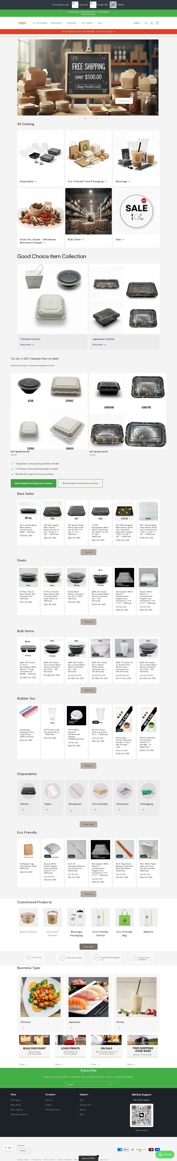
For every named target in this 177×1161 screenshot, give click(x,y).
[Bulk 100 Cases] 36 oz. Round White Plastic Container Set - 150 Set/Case (99, 667)
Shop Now (88, 824)
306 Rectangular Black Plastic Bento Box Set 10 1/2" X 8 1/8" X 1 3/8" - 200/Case (51, 529)
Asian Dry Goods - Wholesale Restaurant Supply (38, 241)
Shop (88, 100)
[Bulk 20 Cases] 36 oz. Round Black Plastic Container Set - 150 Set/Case (100, 596)
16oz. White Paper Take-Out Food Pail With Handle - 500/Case (148, 867)
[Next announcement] (116, 13)
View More (88, 946)
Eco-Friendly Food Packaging (86, 181)
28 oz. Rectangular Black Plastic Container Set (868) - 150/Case (28, 528)
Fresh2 (26, 1160)
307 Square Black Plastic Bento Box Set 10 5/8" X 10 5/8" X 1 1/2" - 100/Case (76, 529)
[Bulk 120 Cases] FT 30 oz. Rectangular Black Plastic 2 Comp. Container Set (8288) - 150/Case (28, 668)
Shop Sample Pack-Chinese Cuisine (80, 483)
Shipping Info (85, 1105)
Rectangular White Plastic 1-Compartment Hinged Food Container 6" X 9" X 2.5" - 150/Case (124, 597)
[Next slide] (91, 118)
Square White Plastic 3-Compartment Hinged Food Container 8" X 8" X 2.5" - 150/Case (148, 597)
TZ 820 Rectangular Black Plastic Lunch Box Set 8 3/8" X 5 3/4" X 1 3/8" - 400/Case (100, 531)
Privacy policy (36, 1160)
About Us (49, 1100)
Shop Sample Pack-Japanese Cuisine (33, 483)
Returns (83, 1109)
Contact (48, 1105)
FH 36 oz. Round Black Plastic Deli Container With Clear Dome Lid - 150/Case (51, 596)
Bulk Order (74, 239)
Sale (118, 239)
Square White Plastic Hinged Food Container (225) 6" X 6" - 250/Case (51, 868)
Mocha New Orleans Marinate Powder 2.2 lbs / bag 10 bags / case (124, 742)
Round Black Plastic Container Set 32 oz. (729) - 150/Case (76, 595)
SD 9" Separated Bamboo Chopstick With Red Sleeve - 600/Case (124, 867)
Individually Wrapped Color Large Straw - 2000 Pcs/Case (27, 733)
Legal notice (104, 1160)
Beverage (121, 181)
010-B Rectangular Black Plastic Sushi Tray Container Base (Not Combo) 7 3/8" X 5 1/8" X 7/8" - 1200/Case (124, 531)
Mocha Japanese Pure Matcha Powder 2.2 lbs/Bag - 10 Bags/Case (147, 742)
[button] (57, 23)
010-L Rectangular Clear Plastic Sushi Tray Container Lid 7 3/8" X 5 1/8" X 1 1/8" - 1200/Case (148, 529)
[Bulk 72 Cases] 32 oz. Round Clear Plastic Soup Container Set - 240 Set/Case (124, 667)
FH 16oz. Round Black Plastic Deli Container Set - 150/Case (27, 595)
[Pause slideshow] (97, 118)
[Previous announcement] (61, 13)
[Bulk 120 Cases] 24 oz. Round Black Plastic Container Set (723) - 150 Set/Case (52, 667)
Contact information (64, 1160)
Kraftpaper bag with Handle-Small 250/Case (28, 866)
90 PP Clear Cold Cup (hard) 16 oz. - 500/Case (51, 732)
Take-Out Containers (19, 1114)
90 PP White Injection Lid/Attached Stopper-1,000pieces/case (76, 734)
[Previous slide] (79, 118)
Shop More (25, 344)
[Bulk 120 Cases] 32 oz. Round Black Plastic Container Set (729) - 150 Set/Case (148, 667)
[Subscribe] (109, 1084)
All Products (16, 1100)
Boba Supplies (17, 1109)
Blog (82, 1114)
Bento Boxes (16, 1105)
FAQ (81, 1100)
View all (88, 552)
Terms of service (49, 1160)
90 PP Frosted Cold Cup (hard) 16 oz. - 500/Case (100, 732)
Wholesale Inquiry (52, 1109)
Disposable (26, 181)
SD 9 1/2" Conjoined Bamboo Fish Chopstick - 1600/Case (76, 867)
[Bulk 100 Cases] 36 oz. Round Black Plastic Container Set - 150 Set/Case (76, 667)
